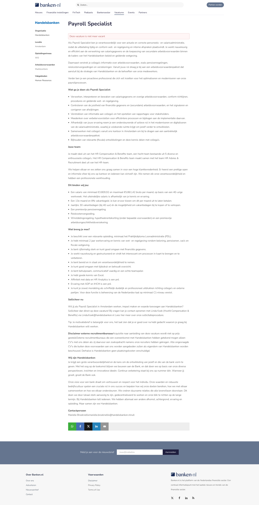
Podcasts (88, 12)
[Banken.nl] (41, 3)
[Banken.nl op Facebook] (179, 498)
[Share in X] (88, 426)
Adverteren (31, 485)
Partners (143, 12)
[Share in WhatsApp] (72, 426)
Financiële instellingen (58, 12)
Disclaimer (92, 480)
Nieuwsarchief (32, 489)
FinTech (76, 12)
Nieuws (38, 12)
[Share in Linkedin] (96, 426)
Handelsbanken (42, 35)
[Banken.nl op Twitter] (172, 498)
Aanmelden (170, 452)
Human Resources (43, 80)
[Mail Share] (104, 426)
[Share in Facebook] (80, 426)
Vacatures (119, 12)
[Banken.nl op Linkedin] (186, 498)
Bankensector (103, 12)
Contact (29, 494)
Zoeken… (84, 5)
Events (131, 12)
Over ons (30, 480)
